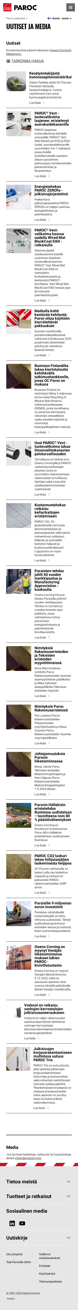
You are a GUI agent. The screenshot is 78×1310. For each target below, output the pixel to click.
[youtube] (22, 1223)
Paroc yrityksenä (15, 18)
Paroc (20, 7)
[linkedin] (12, 1223)
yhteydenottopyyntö (28, 1158)
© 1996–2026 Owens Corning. (23, 1293)
